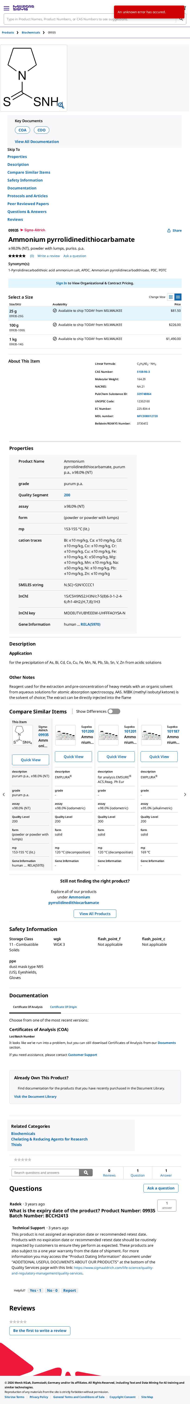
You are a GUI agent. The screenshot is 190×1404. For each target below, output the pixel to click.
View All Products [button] (94, 913)
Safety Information (25, 180)
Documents (167, 1042)
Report (69, 1290)
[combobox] (95, 19)
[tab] (12, 32)
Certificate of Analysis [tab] (28, 1007)
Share (177, 230)
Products (8, 32)
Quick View (30, 759)
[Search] (181, 19)
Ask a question (74, 256)
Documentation (21, 188)
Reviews (15, 219)
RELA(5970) (90, 624)
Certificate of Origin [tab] (63, 1007)
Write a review (49, 256)
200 (67, 494)
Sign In (61, 283)
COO (42, 130)
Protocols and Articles (27, 195)
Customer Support (82, 1054)
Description (18, 164)
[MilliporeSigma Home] (23, 8)
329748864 (144, 394)
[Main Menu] (6, 8)
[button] (167, 1205)
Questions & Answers (27, 211)
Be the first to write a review (41, 1331)
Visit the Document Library (35, 1096)
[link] (22, 1159)
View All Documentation (37, 141)
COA (22, 130)
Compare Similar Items (28, 172)
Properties (17, 156)
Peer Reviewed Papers (28, 203)
